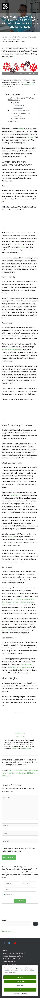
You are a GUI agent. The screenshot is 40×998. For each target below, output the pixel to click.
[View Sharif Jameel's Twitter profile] (20, 728)
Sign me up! (9, 894)
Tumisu (26, 73)
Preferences (20, 985)
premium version (11, 537)
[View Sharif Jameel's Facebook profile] (16, 728)
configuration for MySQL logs (20, 667)
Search (4, 920)
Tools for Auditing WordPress (20, 110)
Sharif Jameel (20, 733)
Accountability (18, 108)
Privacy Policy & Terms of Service (14, 953)
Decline (20, 989)
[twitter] (10, 943)
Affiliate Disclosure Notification (13, 956)
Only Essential (20, 981)
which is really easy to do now (12, 350)
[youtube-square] (14, 943)
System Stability (19, 105)
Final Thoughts (15, 121)
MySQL (10, 37)
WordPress (30, 137)
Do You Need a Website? (11, 959)
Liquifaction (15, 748)
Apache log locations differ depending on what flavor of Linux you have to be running (18, 602)
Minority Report (26, 748)
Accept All (20, 977)
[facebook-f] (5, 943)
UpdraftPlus (6, 630)
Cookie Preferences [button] (9, 964)
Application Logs (19, 119)
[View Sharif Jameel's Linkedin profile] (23, 728)
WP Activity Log (22, 37)
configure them (27, 664)
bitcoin (23, 247)
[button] (20, 901)
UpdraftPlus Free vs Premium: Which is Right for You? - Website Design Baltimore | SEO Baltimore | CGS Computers (20, 773)
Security (16, 102)
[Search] (35, 924)
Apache (4, 37)
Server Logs (17, 116)
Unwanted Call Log (9, 962)
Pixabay (35, 73)
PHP (14, 37)
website (21, 129)
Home (5, 950)
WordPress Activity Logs (22, 113)
